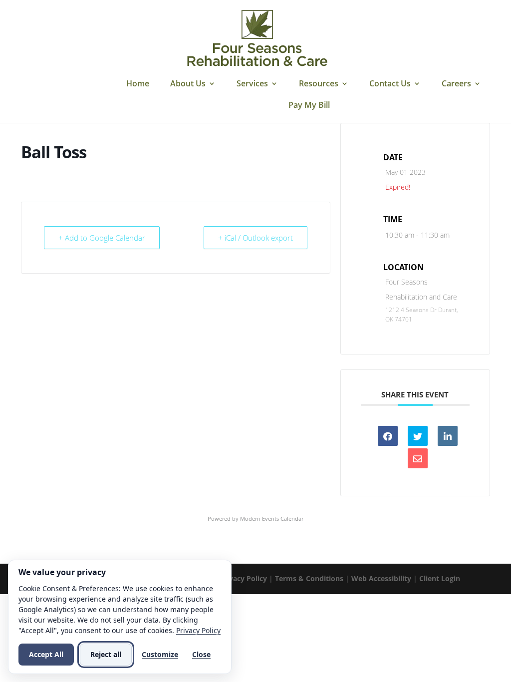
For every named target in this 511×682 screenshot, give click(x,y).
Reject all (105, 654)
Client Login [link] (439, 578)
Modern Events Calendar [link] (271, 518)
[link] (257, 39)
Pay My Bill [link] (309, 105)
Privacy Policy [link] (243, 578)
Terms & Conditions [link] (309, 578)
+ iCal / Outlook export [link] (255, 238)
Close (201, 654)
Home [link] (137, 84)
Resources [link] (318, 84)
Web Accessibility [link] (381, 578)
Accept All (46, 654)
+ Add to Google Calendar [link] (101, 238)
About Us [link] (188, 84)
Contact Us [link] (390, 84)
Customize (160, 654)
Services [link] (252, 84)
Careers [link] (456, 84)
